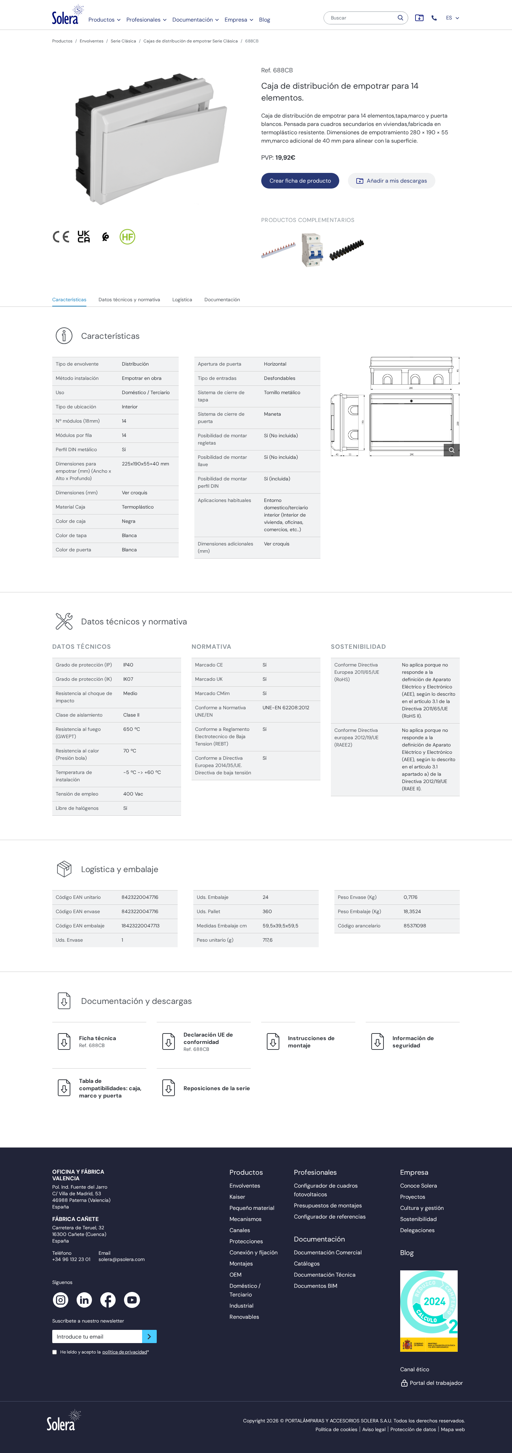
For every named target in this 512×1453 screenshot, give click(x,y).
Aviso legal (374, 1429)
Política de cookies (336, 1429)
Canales (240, 1230)
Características (69, 299)
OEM (235, 1274)
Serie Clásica (123, 41)
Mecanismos (246, 1219)
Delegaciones (417, 1230)
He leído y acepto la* (104, 1352)
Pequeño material (252, 1208)
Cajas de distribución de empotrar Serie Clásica (190, 41)
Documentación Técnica (325, 1274)
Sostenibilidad (418, 1219)
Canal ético (414, 1369)
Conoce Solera (418, 1185)
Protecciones (246, 1241)
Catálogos (307, 1263)
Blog (264, 19)
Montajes (241, 1263)
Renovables (244, 1316)
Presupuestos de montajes (328, 1205)
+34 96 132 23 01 (71, 1259)
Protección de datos (413, 1429)
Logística (182, 299)
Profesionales (143, 19)
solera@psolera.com (122, 1259)
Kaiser (237, 1196)
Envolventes (91, 41)
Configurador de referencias (330, 1216)
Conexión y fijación (254, 1252)
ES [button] (449, 17)
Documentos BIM (315, 1286)
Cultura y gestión (422, 1208)
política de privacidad (124, 1352)
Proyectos (412, 1196)
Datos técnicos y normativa (129, 299)
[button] (434, 18)
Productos (101, 19)
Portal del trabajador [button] (435, 1383)
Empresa (236, 19)
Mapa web (453, 1429)
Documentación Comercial (328, 1252)
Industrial (242, 1305)
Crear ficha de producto (300, 180)
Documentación (192, 19)
